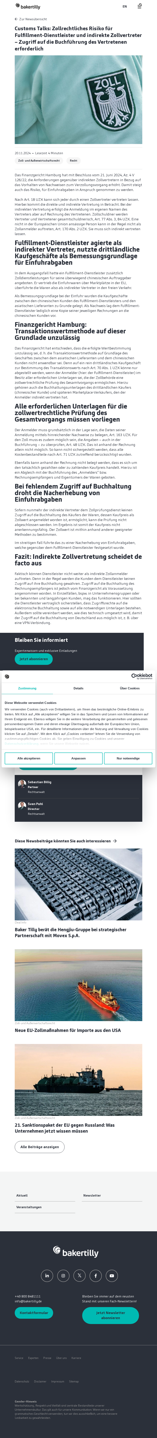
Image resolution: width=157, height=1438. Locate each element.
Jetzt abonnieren (34, 658)
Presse (47, 1358)
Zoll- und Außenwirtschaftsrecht (39, 160)
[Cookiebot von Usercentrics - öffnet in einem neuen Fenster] (134, 676)
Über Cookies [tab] (130, 688)
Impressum (57, 1381)
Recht (73, 160)
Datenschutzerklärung (21, 743)
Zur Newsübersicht (33, 19)
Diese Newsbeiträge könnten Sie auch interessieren (63, 841)
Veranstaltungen (28, 1207)
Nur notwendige (128, 758)
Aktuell (22, 1195)
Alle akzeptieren (28, 758)
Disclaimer (40, 1381)
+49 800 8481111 (28, 1296)
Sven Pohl (35, 804)
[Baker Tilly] (28, 6)
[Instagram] (63, 1276)
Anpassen (78, 758)
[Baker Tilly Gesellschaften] (76, 1251)
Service (19, 1358)
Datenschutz (22, 1381)
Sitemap (74, 1381)
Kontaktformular (34, 1312)
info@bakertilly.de (28, 1301)
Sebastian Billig (39, 782)
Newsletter (92, 1195)
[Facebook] (96, 1276)
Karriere (76, 1358)
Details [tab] (79, 688)
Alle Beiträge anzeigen (39, 1146)
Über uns (61, 1358)
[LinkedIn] (47, 1276)
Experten (33, 1358)
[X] (79, 1275)
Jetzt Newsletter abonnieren (110, 1315)
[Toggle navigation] (137, 6)
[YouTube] (112, 1276)
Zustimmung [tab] (27, 688)
